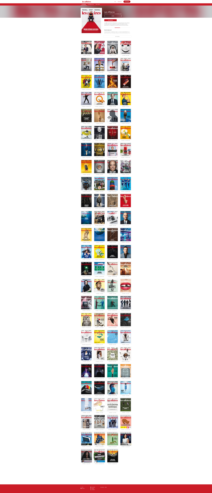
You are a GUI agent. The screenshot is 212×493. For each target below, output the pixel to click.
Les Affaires (84, 4)
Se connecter (110, 20)
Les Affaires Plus (91, 4)
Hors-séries (98, 4)
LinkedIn (93, 489)
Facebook (93, 487)
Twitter (92, 488)
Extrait (113, 15)
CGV (82, 487)
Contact (83, 488)
